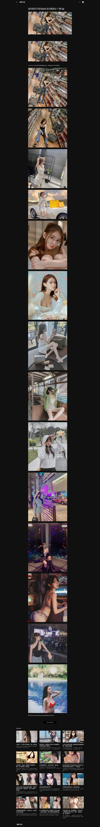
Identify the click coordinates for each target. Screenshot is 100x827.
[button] (16, 2)
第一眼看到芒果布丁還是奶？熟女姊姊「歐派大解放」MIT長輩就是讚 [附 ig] (49, 811)
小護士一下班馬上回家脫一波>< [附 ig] (26, 744)
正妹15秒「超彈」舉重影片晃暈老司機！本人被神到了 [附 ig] (25, 765)
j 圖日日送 (22, 2)
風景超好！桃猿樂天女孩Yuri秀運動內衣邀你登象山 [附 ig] (49, 745)
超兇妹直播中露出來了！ (45, 787)
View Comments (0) (50, 722)
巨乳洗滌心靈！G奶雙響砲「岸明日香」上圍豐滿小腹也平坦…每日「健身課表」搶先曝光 (73, 812)
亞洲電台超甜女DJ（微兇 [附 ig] (71, 787)
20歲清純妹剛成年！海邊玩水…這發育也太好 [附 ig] (26, 811)
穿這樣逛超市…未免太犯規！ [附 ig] (48, 765)
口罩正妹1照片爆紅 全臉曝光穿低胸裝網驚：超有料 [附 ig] (73, 745)
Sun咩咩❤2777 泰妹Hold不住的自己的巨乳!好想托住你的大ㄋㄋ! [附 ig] (73, 765)
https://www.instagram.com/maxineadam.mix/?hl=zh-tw (43, 715)
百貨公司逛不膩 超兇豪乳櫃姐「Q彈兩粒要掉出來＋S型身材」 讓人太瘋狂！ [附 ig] (26, 788)
